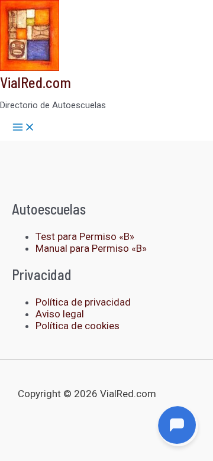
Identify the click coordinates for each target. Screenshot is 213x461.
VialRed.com (35, 82)
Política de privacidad (83, 302)
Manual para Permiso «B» (91, 248)
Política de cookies (78, 326)
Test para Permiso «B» (85, 236)
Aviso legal (60, 314)
